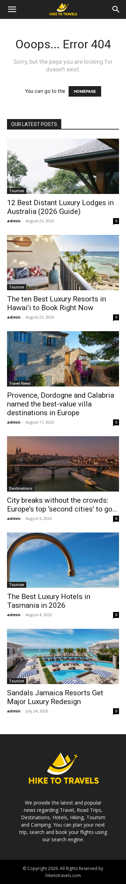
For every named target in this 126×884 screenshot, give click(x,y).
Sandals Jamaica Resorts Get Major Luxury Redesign (55, 697)
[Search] (116, 9)
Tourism (16, 190)
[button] (12, 9)
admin (14, 220)
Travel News (20, 383)
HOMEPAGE (85, 91)
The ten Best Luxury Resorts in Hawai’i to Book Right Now (56, 303)
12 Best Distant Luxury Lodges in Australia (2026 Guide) (60, 207)
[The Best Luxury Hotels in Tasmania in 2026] (63, 560)
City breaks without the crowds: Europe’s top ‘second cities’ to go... (62, 504)
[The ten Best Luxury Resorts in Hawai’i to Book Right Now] (63, 262)
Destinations (21, 488)
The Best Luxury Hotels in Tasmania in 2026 (48, 601)
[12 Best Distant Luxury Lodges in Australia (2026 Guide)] (63, 166)
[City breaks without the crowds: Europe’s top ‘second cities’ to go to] (63, 464)
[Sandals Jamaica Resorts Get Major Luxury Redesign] (63, 656)
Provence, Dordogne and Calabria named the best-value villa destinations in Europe (60, 404)
